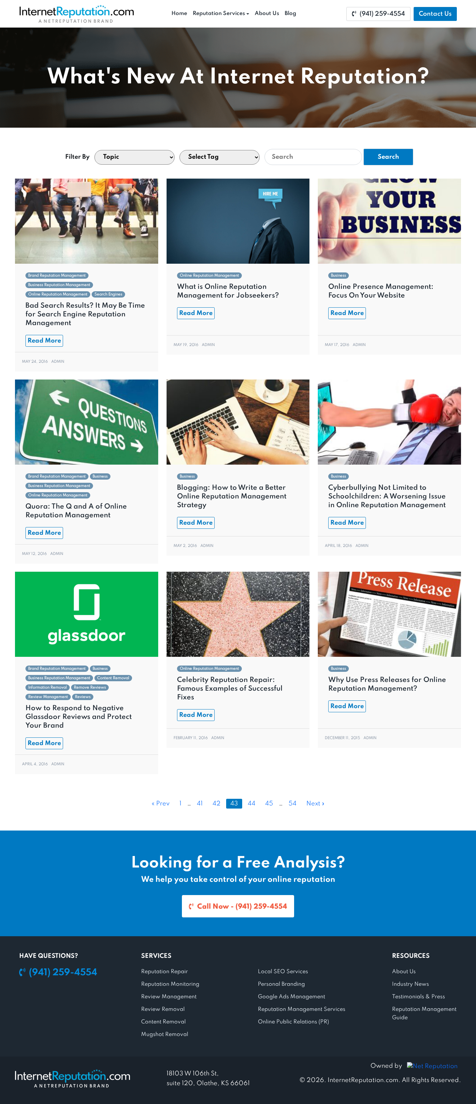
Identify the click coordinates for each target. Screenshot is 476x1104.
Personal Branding (281, 984)
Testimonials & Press (418, 997)
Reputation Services (219, 13)
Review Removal (163, 1009)
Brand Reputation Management (57, 275)
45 (269, 804)
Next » (315, 804)
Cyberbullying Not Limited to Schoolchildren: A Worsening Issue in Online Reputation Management (387, 497)
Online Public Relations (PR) (293, 1022)
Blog (290, 13)
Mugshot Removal (164, 1034)
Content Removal (113, 678)
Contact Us (435, 14)
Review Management (48, 697)
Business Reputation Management (59, 285)
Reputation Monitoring (170, 984)
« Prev (161, 804)
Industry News (410, 984)
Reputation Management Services (301, 1009)
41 (200, 804)
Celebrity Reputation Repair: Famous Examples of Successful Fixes (230, 689)
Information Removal (47, 687)
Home (179, 13)
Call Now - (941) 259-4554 (242, 906)
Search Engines (108, 294)
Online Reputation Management (57, 294)
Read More (44, 341)
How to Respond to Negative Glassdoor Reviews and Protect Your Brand (78, 717)
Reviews (83, 697)
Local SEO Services (283, 972)
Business (338, 275)
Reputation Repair (164, 972)
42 (217, 804)
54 (293, 804)
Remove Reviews (90, 687)
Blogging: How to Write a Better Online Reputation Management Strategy (231, 497)
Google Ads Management (291, 997)
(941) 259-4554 (382, 14)
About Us (267, 13)
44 (251, 804)
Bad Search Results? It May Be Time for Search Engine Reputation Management (85, 314)
